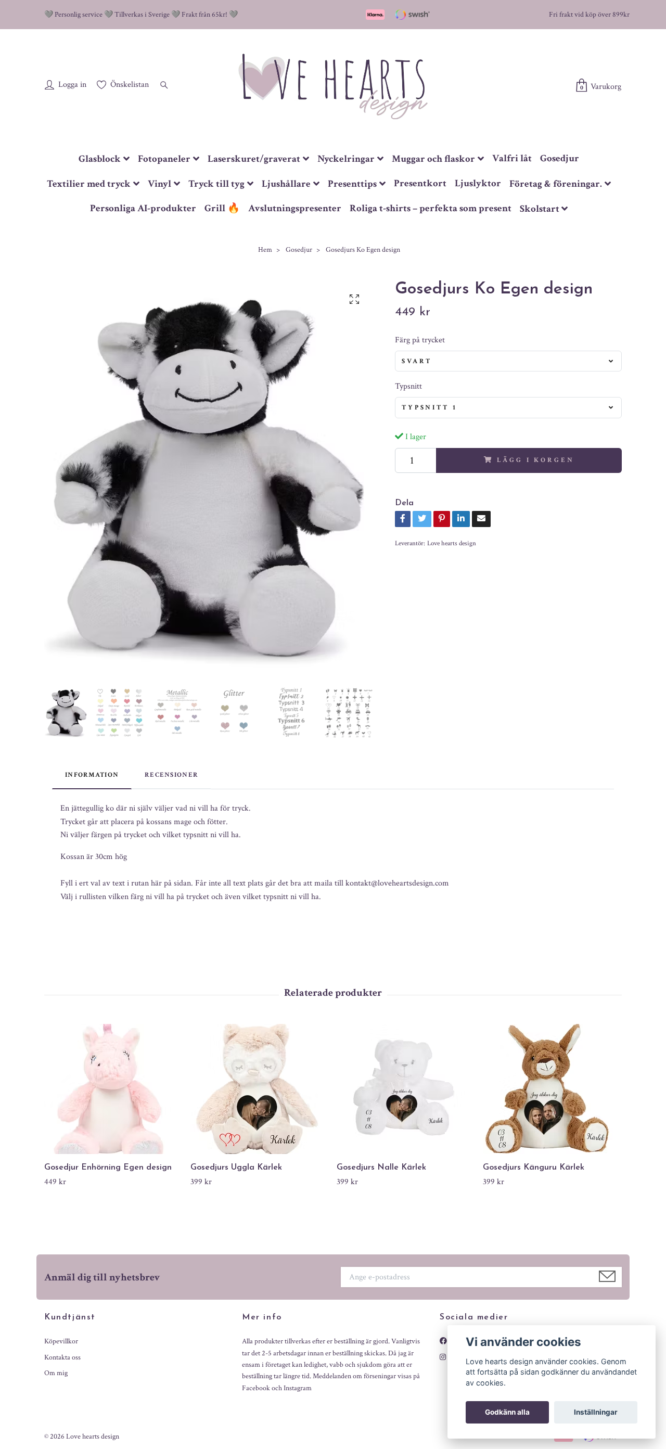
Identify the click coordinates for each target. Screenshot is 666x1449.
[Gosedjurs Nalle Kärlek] (406, 1089)
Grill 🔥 (222, 208)
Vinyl (159, 183)
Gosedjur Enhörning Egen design (108, 1167)
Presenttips (352, 183)
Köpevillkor (61, 1341)
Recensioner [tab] (171, 775)
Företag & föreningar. (555, 183)
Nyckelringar (346, 158)
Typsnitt (408, 386)
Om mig (56, 1373)
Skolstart (539, 208)
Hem (265, 249)
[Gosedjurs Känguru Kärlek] (552, 1089)
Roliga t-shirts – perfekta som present (430, 208)
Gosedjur (559, 158)
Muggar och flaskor (433, 158)
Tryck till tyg (216, 183)
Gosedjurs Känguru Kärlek (533, 1167)
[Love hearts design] (333, 86)
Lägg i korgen (535, 460)
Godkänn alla (507, 1412)
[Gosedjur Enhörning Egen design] (113, 1089)
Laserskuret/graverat (254, 158)
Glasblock (100, 158)
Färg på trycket (420, 340)
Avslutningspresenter (294, 208)
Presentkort (420, 183)
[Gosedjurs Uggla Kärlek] (259, 1089)
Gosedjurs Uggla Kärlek (236, 1167)
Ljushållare (286, 183)
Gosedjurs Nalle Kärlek (381, 1167)
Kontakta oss (62, 1357)
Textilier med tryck (89, 183)
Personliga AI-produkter (143, 208)
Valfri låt (512, 158)
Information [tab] (92, 775)
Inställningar (596, 1412)
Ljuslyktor (478, 183)
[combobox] (508, 361)
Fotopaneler (164, 158)
